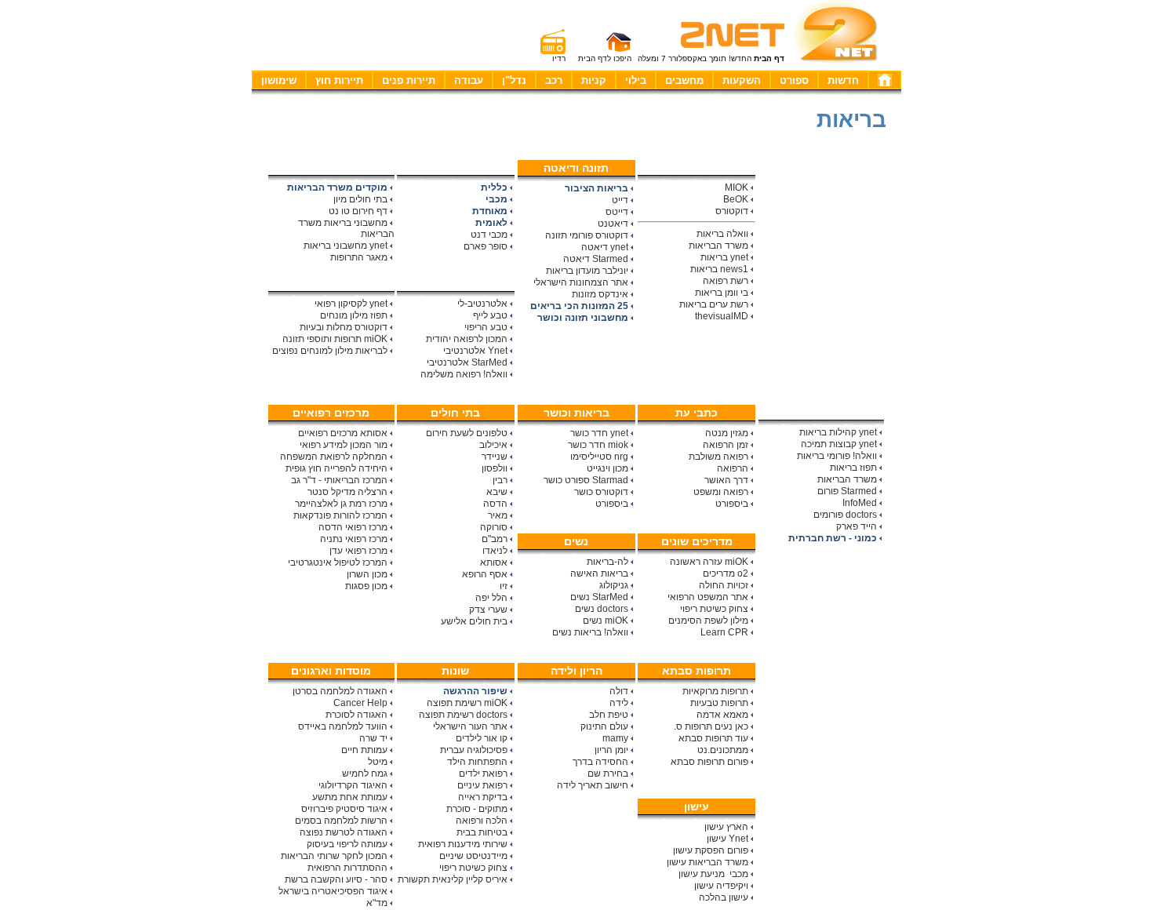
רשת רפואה (725, 280)
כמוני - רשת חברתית (832, 538)
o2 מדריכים (725, 573)
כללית (494, 187)
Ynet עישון (727, 838)
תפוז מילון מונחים (353, 315)
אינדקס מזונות (600, 294)
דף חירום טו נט (358, 211)
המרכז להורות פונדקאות (340, 515)
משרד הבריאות (718, 245)
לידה (618, 702)
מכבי (496, 199)
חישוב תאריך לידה (592, 785)
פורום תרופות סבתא (709, 761)
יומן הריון (611, 749)
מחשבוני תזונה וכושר (582, 317)
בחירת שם (607, 773)
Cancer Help (360, 702)
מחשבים (684, 80)
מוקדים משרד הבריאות (337, 187)
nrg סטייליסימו (599, 456)
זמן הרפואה (725, 444)
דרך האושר (726, 480)
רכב (553, 80)
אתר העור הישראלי (470, 726)
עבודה (468, 80)
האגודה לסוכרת (356, 714)
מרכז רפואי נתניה (353, 538)
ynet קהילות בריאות (838, 432)
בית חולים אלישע (474, 621)
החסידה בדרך (600, 761)
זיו (503, 586)
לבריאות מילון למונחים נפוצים (329, 350)
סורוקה (493, 527)
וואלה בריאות (722, 233)
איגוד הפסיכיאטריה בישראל (332, 891)
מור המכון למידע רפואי (343, 444)
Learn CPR (724, 632)
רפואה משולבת (718, 456)
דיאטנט (613, 223)
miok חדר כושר (598, 444)
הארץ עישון (726, 826)
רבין (500, 480)
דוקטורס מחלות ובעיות (343, 327)
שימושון (278, 80)
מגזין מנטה (726, 433)
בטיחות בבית (481, 832)
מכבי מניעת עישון (713, 873)
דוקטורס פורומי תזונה (586, 235)
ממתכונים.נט (722, 749)
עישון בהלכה (723, 897)
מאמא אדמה (722, 714)
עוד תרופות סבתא (713, 738)
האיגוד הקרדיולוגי (352, 785)
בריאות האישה (599, 573)
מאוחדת (489, 211)
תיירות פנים (408, 80)
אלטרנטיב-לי (482, 303)
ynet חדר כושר (599, 433)
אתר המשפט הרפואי (707, 597)
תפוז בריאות (853, 467)
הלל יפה (491, 597)
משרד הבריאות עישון (707, 862)
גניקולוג (613, 585)
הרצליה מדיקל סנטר (347, 491)
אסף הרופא (484, 574)
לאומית (491, 222)
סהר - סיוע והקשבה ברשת (336, 879)
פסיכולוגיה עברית (473, 749)
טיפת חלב (608, 714)
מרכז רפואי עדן (358, 550)
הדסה (495, 503)
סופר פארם (485, 246)
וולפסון (494, 468)
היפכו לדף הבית (604, 58)
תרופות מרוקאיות (715, 691)
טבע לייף (490, 315)
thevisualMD (721, 316)
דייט (620, 200)
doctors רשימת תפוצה (463, 714)
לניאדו (494, 550)
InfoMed (859, 502)
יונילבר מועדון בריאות (587, 270)
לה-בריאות (607, 561)
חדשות (843, 80)
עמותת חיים (364, 749)
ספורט (794, 80)
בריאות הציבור (596, 188)
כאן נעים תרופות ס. (711, 726)
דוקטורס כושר (601, 491)
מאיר (497, 515)
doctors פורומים (845, 514)
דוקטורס (731, 211)
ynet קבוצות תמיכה (839, 444)
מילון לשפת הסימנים (708, 620)
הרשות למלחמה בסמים (341, 820)
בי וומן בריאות (721, 292)
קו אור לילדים (481, 738)
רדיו (559, 58)
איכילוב (493, 444)
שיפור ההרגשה (475, 691)
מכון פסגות (366, 586)
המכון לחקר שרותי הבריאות (334, 855)
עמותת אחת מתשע (349, 797)
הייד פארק (856, 526)
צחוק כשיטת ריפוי (714, 608)
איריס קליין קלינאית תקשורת (452, 879)
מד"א (376, 902)
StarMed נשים (599, 597)
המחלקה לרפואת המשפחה (333, 456)
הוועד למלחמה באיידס (342, 726)
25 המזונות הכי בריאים (579, 305)
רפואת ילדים (483, 773)
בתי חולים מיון (360, 199)
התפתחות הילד (477, 761)
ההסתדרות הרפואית (347, 867)
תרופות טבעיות (719, 702)
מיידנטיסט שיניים (473, 855)
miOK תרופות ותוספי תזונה (334, 338)
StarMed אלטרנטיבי (467, 362)
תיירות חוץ (339, 80)
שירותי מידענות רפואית (462, 844)
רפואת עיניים (482, 785)
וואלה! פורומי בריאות (837, 455)
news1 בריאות (719, 269)
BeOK (735, 199)
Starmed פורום (847, 491)
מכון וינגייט (607, 468)
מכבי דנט (489, 234)
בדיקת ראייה (482, 797)
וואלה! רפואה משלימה (463, 374)
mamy (615, 738)
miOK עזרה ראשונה (709, 561)
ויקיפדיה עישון (721, 885)
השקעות (741, 80)
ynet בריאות (724, 257)
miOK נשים (605, 620)
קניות (593, 80)
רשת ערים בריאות (713, 304)
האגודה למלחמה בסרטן (340, 691)
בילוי (635, 80)
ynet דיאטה (604, 247)
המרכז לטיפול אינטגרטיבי (337, 562)
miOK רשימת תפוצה (467, 702)
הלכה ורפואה (481, 820)
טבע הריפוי (485, 327)
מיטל (377, 761)
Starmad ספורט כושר (586, 480)
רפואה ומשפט (720, 491)
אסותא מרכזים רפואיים (342, 433)
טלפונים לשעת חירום (466, 433)
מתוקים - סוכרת (476, 808)
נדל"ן (514, 80)
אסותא (493, 562)
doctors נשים (601, 608)
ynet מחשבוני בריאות (345, 245)
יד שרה (373, 738)
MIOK (736, 187)
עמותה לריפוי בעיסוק (347, 844)
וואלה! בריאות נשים (590, 632)
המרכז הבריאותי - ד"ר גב (339, 480)
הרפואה (732, 468)
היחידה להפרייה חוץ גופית (336, 468)
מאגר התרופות (358, 257)
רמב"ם (494, 538)
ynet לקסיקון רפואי (351, 303)
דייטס (617, 211)
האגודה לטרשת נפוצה (343, 832)
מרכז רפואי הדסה (352, 527)
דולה (618, 691)
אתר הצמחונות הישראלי (580, 282)
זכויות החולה (723, 585)
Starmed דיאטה (595, 258)
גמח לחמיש (364, 773)
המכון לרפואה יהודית (466, 338)
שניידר (494, 456)
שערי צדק (488, 609)
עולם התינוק (604, 726)
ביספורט (611, 503)
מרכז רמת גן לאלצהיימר (341, 503)
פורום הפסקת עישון (710, 850)
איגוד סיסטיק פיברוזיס (344, 808)
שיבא (496, 491)
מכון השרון (367, 574)
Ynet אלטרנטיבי (475, 350)
